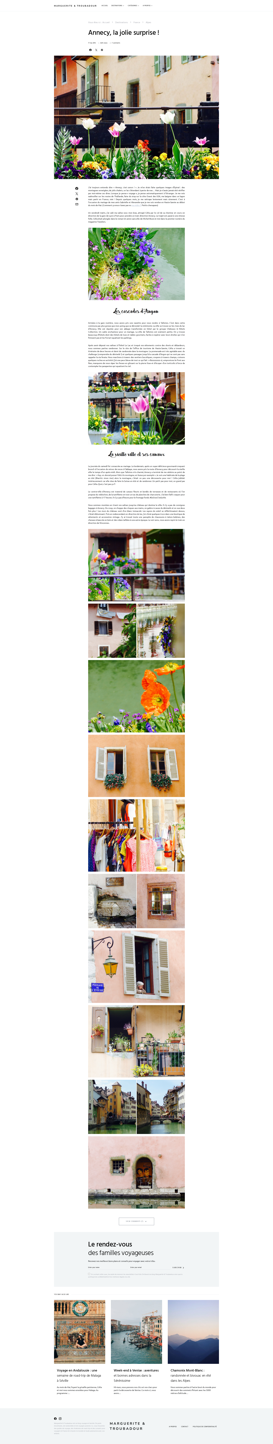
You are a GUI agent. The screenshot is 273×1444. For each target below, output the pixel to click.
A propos (173, 1426)
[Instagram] (60, 1418)
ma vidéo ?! (136, 205)
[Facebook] (55, 1418)
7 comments (116, 43)
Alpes (148, 22)
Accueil (106, 22)
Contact (184, 1426)
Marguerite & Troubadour (75, 5)
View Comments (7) (134, 1221)
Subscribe (177, 1267)
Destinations (121, 22)
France (137, 22)
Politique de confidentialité (205, 1426)
